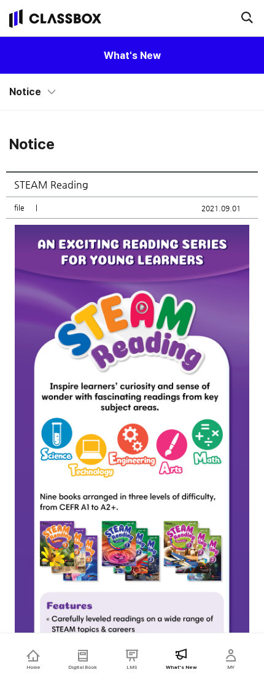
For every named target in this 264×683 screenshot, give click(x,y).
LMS (132, 667)
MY (231, 667)
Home (33, 667)
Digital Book (82, 667)
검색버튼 (246, 17)
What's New (132, 55)
